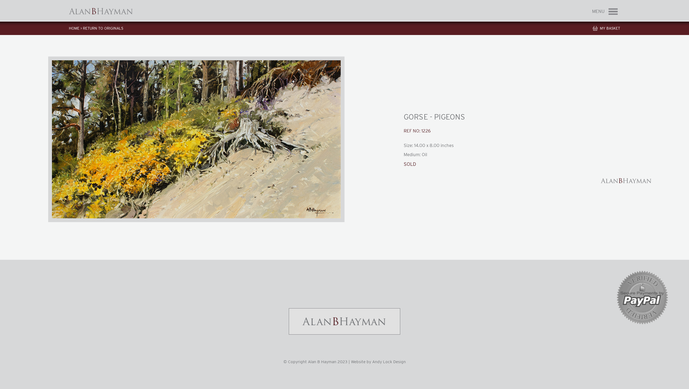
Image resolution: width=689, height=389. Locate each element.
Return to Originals (103, 28)
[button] (196, 139)
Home (74, 28)
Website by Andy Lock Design (378, 361)
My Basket (610, 28)
